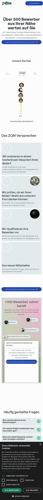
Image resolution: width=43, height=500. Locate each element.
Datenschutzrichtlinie (9, 471)
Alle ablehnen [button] (32, 490)
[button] (21, 496)
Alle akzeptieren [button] (12, 490)
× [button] (40, 444)
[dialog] (21, 471)
